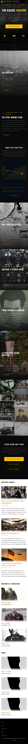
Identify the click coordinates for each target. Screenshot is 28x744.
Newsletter (4, 728)
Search (3, 722)
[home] (13, 1)
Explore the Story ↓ (14, 26)
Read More (6, 90)
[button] (26, 1)
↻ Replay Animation (14, 195)
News (2, 731)
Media (2, 725)
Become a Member (14, 469)
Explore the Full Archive (14, 459)
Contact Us (3, 735)
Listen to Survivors (14, 464)
